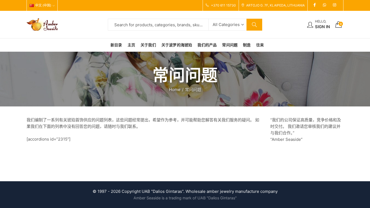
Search (254, 25)
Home (174, 89)
